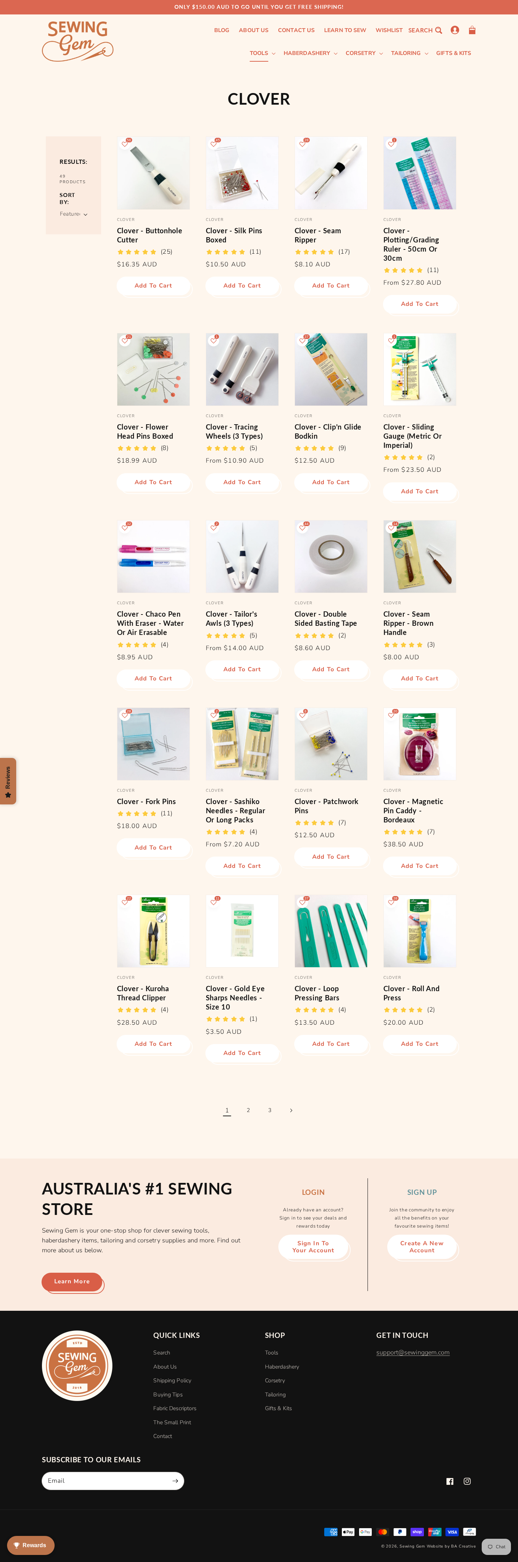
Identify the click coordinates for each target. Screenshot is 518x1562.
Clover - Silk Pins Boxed (234, 235)
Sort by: (67, 198)
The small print (172, 1422)
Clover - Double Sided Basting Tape (326, 618)
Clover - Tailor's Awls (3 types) (231, 618)
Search (161, 1353)
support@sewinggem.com (413, 1352)
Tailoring (275, 1395)
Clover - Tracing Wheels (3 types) (234, 431)
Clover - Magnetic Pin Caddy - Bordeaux (413, 810)
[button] (425, 30)
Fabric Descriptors (174, 1408)
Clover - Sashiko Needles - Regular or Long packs (235, 810)
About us (165, 1367)
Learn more (72, 1281)
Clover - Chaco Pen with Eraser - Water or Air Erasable (150, 623)
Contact (162, 1436)
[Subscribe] (175, 1480)
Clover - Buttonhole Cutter (150, 235)
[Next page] (291, 1110)
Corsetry (275, 1380)
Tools (271, 1353)
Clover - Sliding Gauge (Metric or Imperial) (412, 435)
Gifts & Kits (278, 1408)
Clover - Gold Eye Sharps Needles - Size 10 (235, 997)
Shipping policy (172, 1380)
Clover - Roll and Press (411, 993)
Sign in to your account (313, 1246)
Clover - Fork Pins (146, 801)
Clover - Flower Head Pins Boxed (145, 431)
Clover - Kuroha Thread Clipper (143, 993)
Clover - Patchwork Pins (327, 806)
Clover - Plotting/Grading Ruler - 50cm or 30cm (411, 244)
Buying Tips (167, 1395)
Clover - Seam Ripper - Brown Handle (408, 623)
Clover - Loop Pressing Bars (317, 993)
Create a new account (421, 1246)
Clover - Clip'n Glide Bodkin (328, 431)
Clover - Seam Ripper (318, 235)
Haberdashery (282, 1367)
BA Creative (463, 1546)
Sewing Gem (412, 1546)
